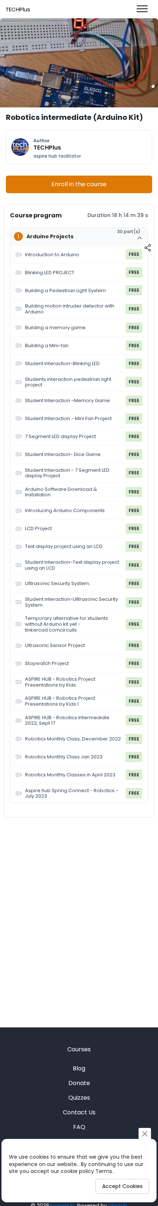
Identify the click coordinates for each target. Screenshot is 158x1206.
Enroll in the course (79, 184)
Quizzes (79, 1097)
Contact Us (79, 1112)
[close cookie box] (145, 1133)
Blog (79, 1068)
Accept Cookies (122, 1186)
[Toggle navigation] (142, 9)
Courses (79, 1049)
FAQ (79, 1127)
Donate (79, 1083)
